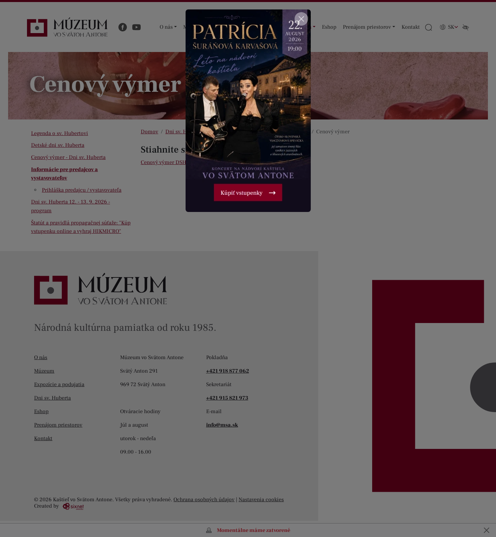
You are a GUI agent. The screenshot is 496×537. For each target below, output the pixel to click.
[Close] (301, 19)
